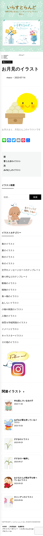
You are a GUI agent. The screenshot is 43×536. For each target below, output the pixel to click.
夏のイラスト (8, 250)
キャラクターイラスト (12, 335)
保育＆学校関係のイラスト (15, 322)
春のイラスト (8, 244)
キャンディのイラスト (23, 497)
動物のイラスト (9, 283)
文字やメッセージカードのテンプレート (21, 270)
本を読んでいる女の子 (23, 400)
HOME (4, 526)
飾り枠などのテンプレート (15, 276)
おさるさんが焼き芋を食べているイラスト (25, 478)
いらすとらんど (21, 7)
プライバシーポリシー (10, 529)
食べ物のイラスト (10, 296)
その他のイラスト (10, 342)
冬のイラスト (8, 263)
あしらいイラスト (10, 303)
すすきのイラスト (21, 439)
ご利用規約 (12, 526)
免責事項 (21, 526)
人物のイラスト (9, 316)
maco (9, 77)
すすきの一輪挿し (21, 458)
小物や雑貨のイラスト (12, 309)
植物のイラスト (9, 289)
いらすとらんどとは (27, 529)
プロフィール (7, 531)
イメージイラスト (10, 329)
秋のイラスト (7, 62)
